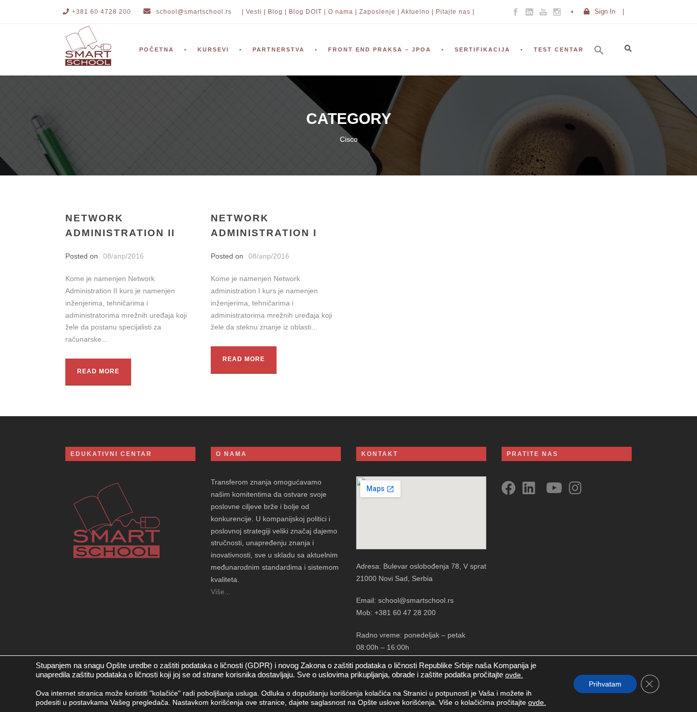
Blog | (277, 11)
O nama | (342, 11)
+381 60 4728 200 (101, 11)
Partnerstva (279, 49)
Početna (156, 49)
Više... (221, 592)
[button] (604, 64)
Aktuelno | (417, 11)
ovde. (514, 675)
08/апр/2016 (123, 256)
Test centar (559, 49)
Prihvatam (605, 684)
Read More (98, 371)
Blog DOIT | (307, 11)
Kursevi (213, 49)
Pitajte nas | (455, 11)
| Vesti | (254, 11)
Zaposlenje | (379, 11)
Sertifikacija (482, 49)
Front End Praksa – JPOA (379, 49)
